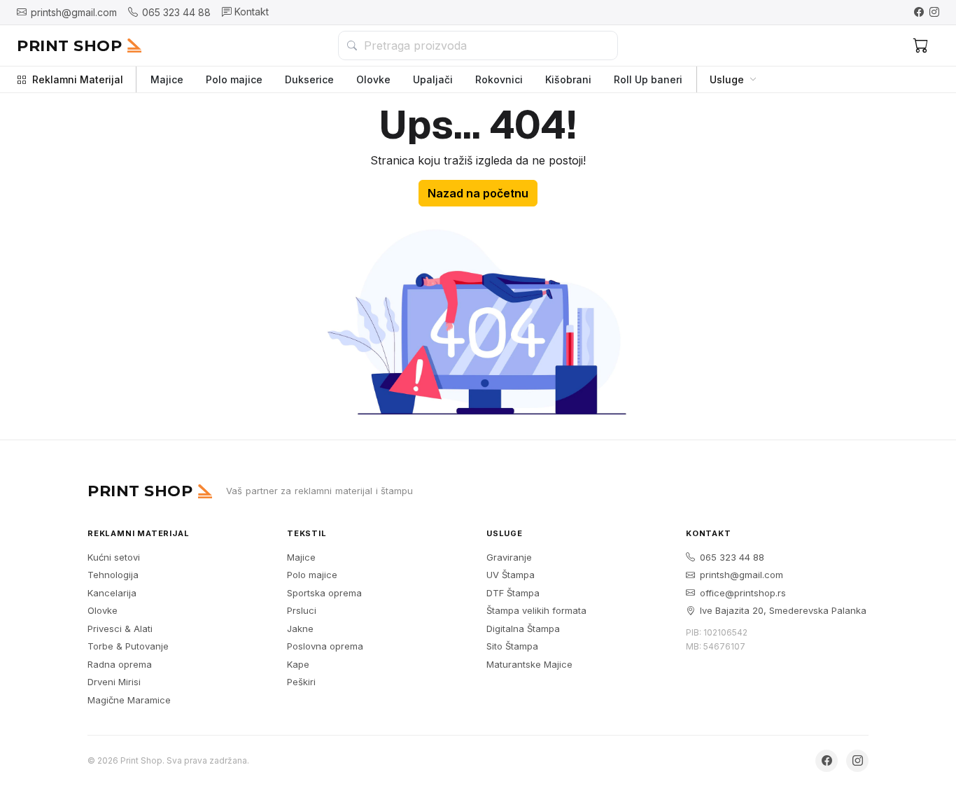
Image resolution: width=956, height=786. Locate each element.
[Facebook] (919, 12)
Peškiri (301, 681)
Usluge (727, 79)
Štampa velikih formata (536, 610)
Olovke (373, 79)
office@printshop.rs (743, 592)
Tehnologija (113, 574)
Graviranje (509, 557)
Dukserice (309, 79)
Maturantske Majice (529, 664)
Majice (166, 79)
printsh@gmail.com (741, 574)
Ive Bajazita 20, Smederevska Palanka (783, 610)
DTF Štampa (513, 592)
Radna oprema (119, 664)
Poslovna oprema (325, 646)
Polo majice (234, 79)
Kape (298, 664)
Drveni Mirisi (114, 681)
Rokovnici (499, 79)
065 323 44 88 (732, 557)
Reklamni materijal (138, 533)
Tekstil (307, 533)
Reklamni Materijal (77, 79)
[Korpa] (921, 45)
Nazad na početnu (478, 193)
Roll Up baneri (648, 79)
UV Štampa (510, 574)
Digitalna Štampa (523, 628)
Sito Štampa (512, 646)
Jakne (300, 628)
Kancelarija (111, 592)
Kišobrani (568, 79)
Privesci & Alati (120, 628)
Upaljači (433, 79)
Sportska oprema (324, 592)
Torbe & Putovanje (128, 646)
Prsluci (301, 610)
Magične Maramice (129, 700)
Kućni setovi (113, 557)
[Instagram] (934, 12)
